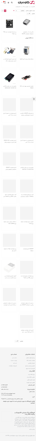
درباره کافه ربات (31, 374)
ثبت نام (15, 363)
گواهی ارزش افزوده (31, 382)
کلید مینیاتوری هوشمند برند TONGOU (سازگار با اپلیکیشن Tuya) (27, 196)
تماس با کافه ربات (31, 377)
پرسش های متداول (30, 357)
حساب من (14, 357)
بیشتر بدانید (32, 429)
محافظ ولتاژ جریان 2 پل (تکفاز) (26, 59)
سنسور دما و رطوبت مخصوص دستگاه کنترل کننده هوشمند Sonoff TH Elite (9, 304)
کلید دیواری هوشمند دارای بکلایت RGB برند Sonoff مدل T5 (9, 196)
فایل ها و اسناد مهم (30, 368)
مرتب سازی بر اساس (30, 10)
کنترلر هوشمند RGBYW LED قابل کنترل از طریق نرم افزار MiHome (10, 142)
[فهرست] (2, 11)
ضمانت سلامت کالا (31, 360)
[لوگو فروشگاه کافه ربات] (26, 2)
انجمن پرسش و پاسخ (30, 366)
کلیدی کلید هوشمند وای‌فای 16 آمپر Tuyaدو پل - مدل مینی (27, 332)
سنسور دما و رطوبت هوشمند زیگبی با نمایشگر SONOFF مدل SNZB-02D (26, 304)
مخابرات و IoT (26, 6)
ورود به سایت (14, 360)
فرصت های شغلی (31, 380)
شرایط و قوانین (31, 363)
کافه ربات (33, 6)
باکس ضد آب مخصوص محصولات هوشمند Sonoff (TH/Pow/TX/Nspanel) (27, 33)
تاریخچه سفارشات (13, 366)
